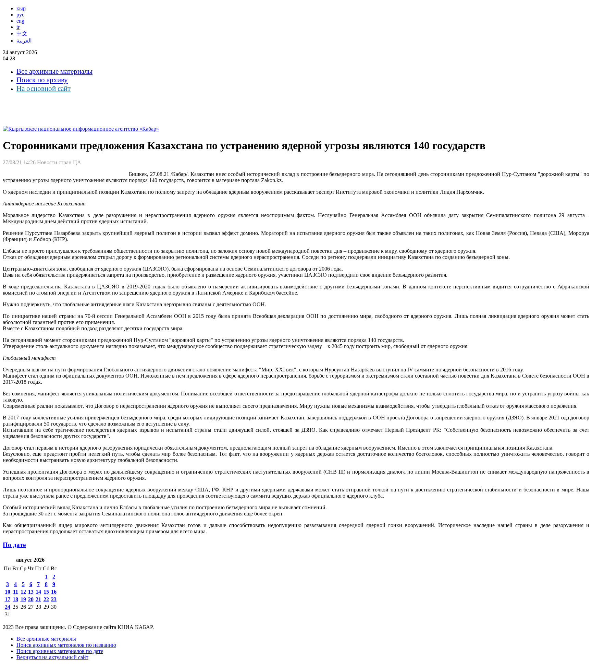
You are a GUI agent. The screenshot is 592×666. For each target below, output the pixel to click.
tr (18, 27)
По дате (14, 544)
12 (23, 592)
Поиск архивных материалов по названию (66, 645)
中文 (21, 33)
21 (38, 599)
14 (38, 592)
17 (7, 599)
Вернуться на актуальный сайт (52, 657)
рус (20, 14)
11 (15, 592)
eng (20, 21)
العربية (24, 41)
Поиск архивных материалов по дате (59, 651)
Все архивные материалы (54, 71)
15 (46, 592)
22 (46, 599)
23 (54, 599)
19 (23, 599)
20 (31, 599)
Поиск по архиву (42, 80)
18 (15, 599)
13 (31, 592)
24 (7, 607)
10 (7, 592)
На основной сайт (43, 88)
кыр (21, 8)
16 (54, 592)
